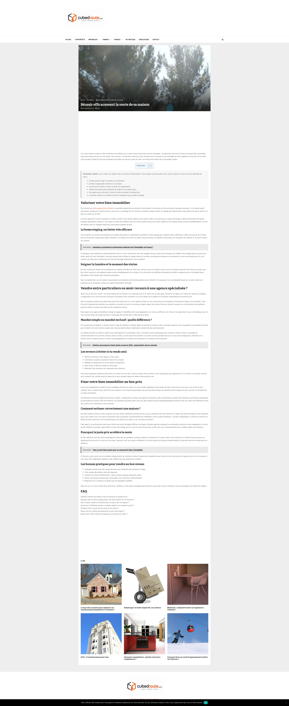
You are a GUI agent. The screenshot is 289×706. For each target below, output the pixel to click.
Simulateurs (144, 39)
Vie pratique (130, 39)
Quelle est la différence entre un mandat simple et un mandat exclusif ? (107, 505)
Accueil (68, 39)
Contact (155, 39)
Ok (206, 703)
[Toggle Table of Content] (148, 166)
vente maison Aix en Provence (103, 208)
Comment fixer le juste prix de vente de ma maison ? (100, 508)
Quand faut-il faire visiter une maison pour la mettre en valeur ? (104, 514)
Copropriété (80, 39)
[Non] (286, 702)
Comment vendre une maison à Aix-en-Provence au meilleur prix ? (104, 497)
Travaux (105, 39)
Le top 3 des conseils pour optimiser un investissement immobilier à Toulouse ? (98, 609)
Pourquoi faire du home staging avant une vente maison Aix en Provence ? (107, 500)
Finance (117, 39)
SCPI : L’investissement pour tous (95, 657)
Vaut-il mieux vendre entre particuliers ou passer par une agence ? (105, 502)
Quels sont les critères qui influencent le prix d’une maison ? (103, 511)
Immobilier (92, 39)
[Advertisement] (182, 18)
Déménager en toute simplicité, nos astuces (142, 608)
